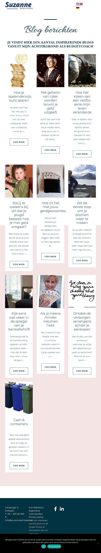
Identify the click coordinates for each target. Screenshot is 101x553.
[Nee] (97, 543)
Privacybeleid (54, 546)
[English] (81, 4)
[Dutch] (78, 4)
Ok (43, 546)
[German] (78, 8)
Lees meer (19, 142)
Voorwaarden (35, 530)
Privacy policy (36, 517)
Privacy (39, 527)
